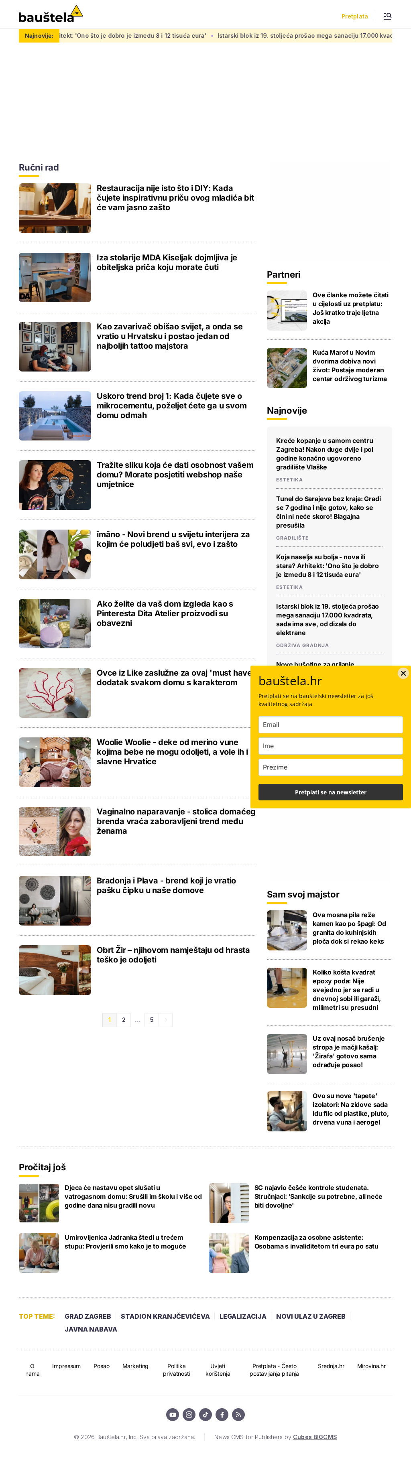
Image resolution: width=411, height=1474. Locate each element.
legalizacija (243, 1316)
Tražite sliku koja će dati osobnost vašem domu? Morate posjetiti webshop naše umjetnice (175, 474)
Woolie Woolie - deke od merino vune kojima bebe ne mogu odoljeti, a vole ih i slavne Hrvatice (172, 751)
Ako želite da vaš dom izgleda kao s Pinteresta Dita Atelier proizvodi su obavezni (165, 613)
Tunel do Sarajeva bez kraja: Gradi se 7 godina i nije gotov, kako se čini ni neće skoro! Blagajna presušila (328, 512)
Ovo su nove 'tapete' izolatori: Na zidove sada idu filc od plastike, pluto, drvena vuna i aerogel (351, 1109)
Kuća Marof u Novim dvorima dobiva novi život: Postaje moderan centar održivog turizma (350, 365)
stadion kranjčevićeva (165, 1316)
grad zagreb (88, 1316)
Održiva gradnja (302, 645)
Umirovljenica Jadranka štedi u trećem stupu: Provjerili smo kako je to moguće (125, 1241)
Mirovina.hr (371, 1365)
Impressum (66, 1365)
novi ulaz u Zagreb (311, 1316)
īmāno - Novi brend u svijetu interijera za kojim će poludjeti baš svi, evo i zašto (173, 539)
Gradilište (292, 538)
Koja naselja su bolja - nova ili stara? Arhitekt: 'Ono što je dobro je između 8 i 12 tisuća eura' (327, 566)
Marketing (135, 1365)
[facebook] (222, 1414)
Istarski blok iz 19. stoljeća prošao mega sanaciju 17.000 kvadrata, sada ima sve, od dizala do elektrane (327, 619)
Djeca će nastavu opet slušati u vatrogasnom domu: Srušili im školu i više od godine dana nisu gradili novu (133, 1196)
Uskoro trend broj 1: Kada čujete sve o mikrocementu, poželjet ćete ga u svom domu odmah (172, 405)
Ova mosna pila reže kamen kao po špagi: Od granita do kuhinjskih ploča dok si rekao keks (349, 928)
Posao (101, 1365)
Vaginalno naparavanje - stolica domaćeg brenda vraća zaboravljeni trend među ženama (176, 821)
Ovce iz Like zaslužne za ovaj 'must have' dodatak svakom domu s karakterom (176, 677)
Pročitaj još (42, 1167)
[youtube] (172, 1414)
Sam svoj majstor (303, 894)
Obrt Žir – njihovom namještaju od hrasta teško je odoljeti (173, 954)
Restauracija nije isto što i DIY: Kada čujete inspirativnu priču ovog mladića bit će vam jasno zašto (175, 197)
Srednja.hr (331, 1365)
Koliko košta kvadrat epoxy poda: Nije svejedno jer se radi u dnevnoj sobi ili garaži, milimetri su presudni (347, 989)
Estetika (289, 480)
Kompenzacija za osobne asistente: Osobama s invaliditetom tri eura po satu (316, 1241)
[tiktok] (205, 1414)
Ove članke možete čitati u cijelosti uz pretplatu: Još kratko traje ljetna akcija (351, 308)
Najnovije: (39, 35)
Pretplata (355, 16)
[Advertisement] (329, 212)
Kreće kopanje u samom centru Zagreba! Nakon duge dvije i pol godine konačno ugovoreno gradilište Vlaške (324, 454)
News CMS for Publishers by (275, 1436)
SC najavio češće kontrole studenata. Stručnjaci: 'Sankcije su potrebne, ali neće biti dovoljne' (318, 1196)
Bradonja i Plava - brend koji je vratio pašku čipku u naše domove (166, 885)
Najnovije (287, 410)
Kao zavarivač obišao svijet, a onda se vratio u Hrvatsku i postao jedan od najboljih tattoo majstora (169, 336)
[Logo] (51, 14)
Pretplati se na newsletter (330, 792)
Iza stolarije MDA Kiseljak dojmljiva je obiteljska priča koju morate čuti (167, 262)
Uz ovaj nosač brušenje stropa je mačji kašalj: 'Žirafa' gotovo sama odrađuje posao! (349, 1051)
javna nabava (91, 1329)
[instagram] (189, 1414)
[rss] (238, 1414)
